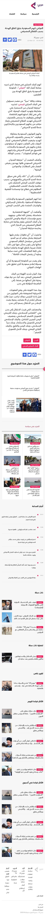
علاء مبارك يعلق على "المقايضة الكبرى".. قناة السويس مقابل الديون (28, 713)
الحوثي (22, 88)
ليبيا (8, 880)
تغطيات (30, 874)
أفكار (23, 885)
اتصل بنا (40, 907)
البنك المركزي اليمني (30, 346)
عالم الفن (14, 876)
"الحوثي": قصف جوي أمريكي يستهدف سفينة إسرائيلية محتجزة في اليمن (24, 389)
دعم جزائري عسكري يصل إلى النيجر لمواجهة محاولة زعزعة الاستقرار (33, 449)
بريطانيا (7, 886)
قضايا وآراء (21, 876)
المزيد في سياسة (32, 426)
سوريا (7, 883)
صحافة (30, 884)
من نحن (41, 904)
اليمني (21, 105)
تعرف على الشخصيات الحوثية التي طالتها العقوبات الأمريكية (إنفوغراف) (28, 604)
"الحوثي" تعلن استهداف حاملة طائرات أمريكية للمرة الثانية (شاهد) (23, 377)
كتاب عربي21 (22, 872)
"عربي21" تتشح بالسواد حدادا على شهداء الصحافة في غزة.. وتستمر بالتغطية (28, 685)
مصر (7, 889)
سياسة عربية (38, 24)
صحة (15, 883)
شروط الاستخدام (38, 910)
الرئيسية (35, 14)
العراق (7, 876)
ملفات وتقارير (30, 888)
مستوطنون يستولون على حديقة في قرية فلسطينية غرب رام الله (12, 470)
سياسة (23, 14)
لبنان (7, 892)
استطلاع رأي (22, 889)
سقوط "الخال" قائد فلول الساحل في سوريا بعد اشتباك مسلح (33, 470)
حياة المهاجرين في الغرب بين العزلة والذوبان (22, 578)
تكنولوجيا (14, 879)
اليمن (36, 340)
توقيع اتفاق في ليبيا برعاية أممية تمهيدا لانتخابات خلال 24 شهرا (12, 492)
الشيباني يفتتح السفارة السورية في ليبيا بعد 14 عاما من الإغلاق (12, 449)
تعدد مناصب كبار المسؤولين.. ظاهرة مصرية (22, 529)
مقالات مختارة (22, 880)
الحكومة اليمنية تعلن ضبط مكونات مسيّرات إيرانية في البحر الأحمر (33, 492)
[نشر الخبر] (5, 40)
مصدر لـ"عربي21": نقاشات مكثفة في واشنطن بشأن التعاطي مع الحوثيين (29, 629)
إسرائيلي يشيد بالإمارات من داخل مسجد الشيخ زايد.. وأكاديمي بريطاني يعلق (29, 727)
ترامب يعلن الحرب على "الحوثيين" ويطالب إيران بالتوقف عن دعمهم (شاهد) (10, 406)
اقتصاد (12, 14)
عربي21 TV (14, 872)
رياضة (30, 880)
